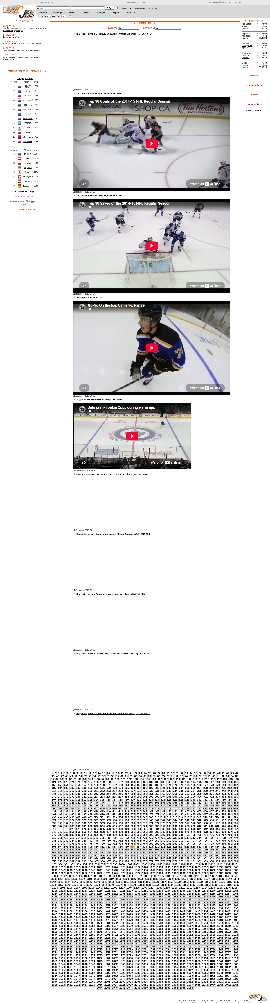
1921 (70, 972)
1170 (68, 884)
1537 (190, 925)
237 (193, 790)
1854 (130, 964)
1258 (160, 893)
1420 (62, 914)
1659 (167, 940)
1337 (190, 902)
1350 (100, 905)
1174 (97, 884)
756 (145, 840)
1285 (175, 896)
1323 (85, 902)
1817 (228, 958)
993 (78, 864)
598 (127, 826)
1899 (92, 969)
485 (193, 814)
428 (223, 808)
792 (175, 843)
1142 (53, 881)
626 (108, 829)
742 (60, 840)
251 (90, 793)
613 (217, 826)
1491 (220, 920)
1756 (145, 952)
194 (120, 787)
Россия (27, 154)
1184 (170, 884)
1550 (100, 928)
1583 (160, 931)
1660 (175, 940)
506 (133, 817)
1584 (167, 931)
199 (151, 787)
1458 (160, 917)
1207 (152, 887)
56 (103, 776)
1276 (107, 896)
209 (211, 787)
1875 (100, 967)
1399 (92, 911)
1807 (152, 958)
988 (236, 861)
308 (60, 799)
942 (145, 858)
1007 (174, 864)
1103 (146, 876)
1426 (107, 914)
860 (211, 849)
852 (163, 849)
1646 (70, 940)
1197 (77, 887)
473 (120, 814)
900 (78, 855)
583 (224, 823)
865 (54, 852)
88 (61, 779)
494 (60, 817)
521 (223, 817)
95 (93, 779)
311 (78, 799)
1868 (235, 964)
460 (230, 811)
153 (60, 784)
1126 (126, 878)
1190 (214, 884)
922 (211, 855)
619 (66, 829)
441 (114, 811)
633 (151, 829)
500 (96, 817)
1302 (115, 899)
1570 (62, 931)
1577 (115, 931)
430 (235, 808)
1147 (90, 881)
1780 (137, 955)
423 (193, 808)
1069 (77, 873)
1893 (235, 967)
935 (102, 858)
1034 (190, 867)
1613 (197, 934)
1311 (182, 899)
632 (145, 829)
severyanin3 (27, 100)
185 (66, 787)
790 (163, 843)
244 (236, 790)
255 (114, 793)
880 (145, 852)
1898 (85, 969)
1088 (220, 873)
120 (236, 779)
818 (145, 846)
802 (236, 843)
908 (127, 855)
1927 (115, 972)
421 (181, 808)
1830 (137, 961)
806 (72, 846)
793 (181, 843)
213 (235, 787)
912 (151, 855)
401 (60, 808)
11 (85, 773)
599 (133, 826)
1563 (198, 928)
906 (114, 855)
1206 (144, 887)
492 (236, 814)
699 (175, 834)
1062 (213, 870)
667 (169, 831)
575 (175, 823)
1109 (190, 876)
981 (193, 861)
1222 (77, 890)
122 (60, 782)
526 (66, 820)
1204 (129, 887)
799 (217, 843)
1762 (190, 952)
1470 (62, 920)
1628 (122, 937)
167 (145, 784)
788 (151, 843)
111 (184, 779)
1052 (137, 870)
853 (169, 849)
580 (205, 823)
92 (79, 779)
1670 (62, 943)
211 (224, 787)
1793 (235, 955)
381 (127, 805)
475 (133, 814)
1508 (160, 923)
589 (72, 826)
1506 (145, 923)
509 (151, 817)
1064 (228, 870)
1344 (54, 905)
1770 (62, 955)
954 (217, 858)
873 (102, 852)
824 (181, 846)
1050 (122, 870)
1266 (220, 893)
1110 (197, 876)
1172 (82, 884)
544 (175, 820)
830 (217, 846)
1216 (219, 887)
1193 (237, 884)
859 (205, 849)
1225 (100, 890)
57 (108, 776)
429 (229, 808)
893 (224, 852)
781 (108, 843)
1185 (178, 884)
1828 (122, 961)
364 (211, 802)
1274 (92, 896)
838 (78, 849)
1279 (130, 896)
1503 (122, 923)
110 (178, 779)
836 (66, 849)
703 (199, 834)
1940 (213, 972)
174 (187, 784)
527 (72, 820)
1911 (182, 969)
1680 (137, 943)
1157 (163, 881)
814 (120, 846)
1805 (137, 958)
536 (127, 820)
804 (60, 846)
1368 (235, 905)
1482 (152, 920)
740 (235, 837)
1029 (152, 867)
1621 (70, 937)
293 (157, 796)
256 (120, 793)
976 (163, 861)
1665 (213, 940)
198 (145, 787)
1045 (85, 870)
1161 (192, 881)
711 (60, 837)
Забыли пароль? (137, 8)
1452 (115, 917)
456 (205, 811)
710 (54, 837)
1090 (235, 873)
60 (121, 776)
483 (181, 814)
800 (224, 843)
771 (236, 840)
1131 (163, 878)
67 (154, 776)
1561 (183, 928)
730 (175, 837)
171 (169, 784)
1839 (205, 961)
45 (53, 776)
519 (211, 817)
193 (114, 787)
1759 (167, 952)
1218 (234, 887)
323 (151, 799)
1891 (220, 967)
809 (90, 846)
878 (133, 852)
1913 (197, 969)
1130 (155, 878)
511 (163, 817)
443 (127, 811)
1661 (183, 940)
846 (127, 849)
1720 (62, 949)
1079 (152, 873)
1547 (77, 928)
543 (169, 820)
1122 (97, 878)
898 (66, 855)
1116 (53, 878)
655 (96, 831)
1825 (100, 961)
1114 (226, 876)
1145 (75, 881)
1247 (77, 893)
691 (127, 834)
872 (96, 852)
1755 (137, 952)
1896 (70, 969)
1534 (167, 925)
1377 (115, 908)
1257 (152, 893)
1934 (167, 972)
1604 (130, 934)
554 (236, 820)
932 (84, 858)
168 (151, 784)
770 (230, 840)
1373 (85, 908)
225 (120, 790)
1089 (228, 873)
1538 (198, 925)
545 (181, 820)
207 (199, 787)
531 (96, 820)
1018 (70, 867)
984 (211, 861)
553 (230, 820)
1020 (85, 867)
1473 (85, 920)
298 (187, 796)
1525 (100, 925)
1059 (190, 870)
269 (199, 793)
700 (181, 834)
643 (211, 829)
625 (102, 829)
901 (84, 855)
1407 (152, 911)
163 (120, 784)
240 (211, 790)
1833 (160, 961)
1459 (167, 917)
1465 (213, 917)
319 (126, 799)
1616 (220, 934)
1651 (107, 940)
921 (205, 855)
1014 (227, 864)
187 (78, 787)
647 (236, 829)
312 (84, 799)
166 (139, 784)
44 (236, 773)
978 (175, 861)
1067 (62, 873)
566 (120, 823)
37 (204, 773)
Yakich (28, 96)
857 (193, 849)
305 (230, 796)
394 (205, 805)
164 (127, 784)
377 (102, 805)
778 (90, 843)
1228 (122, 890)
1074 (115, 873)
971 (133, 861)
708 (230, 834)
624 (96, 829)
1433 (160, 914)
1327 (115, 902)
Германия (27, 186)
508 (145, 817)
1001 (129, 864)
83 (227, 776)
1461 (183, 917)
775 (72, 843)
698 (169, 834)
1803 (122, 958)
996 (97, 864)
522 (229, 817)
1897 (77, 969)
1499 (92, 923)
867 (66, 852)
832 (229, 846)
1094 (79, 876)
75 (190, 776)
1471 (70, 920)
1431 (145, 914)
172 (175, 784)
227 (133, 790)
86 (52, 779)
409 (108, 808)
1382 (152, 908)
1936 (183, 972)
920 (199, 855)
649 (60, 831)
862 (224, 849)
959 (60, 861)
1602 (115, 934)
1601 (107, 934)
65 (144, 776)
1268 (235, 893)
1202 (114, 887)
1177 (119, 884)
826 (193, 846)
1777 (115, 955)
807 (78, 846)
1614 (205, 934)
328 (181, 799)
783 (120, 843)
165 (133, 784)
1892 (228, 967)
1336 (183, 902)
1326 (107, 902)
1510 (175, 923)
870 (84, 852)
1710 (175, 946)
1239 (205, 890)
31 (177, 773)
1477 (115, 920)
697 (163, 834)
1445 (62, 917)
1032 (175, 867)
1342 (228, 902)
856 (187, 849)
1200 (99, 887)
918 (187, 855)
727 (157, 837)
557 (66, 823)
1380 (137, 908)
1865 (213, 964)
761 (175, 840)
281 (84, 796)
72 (177, 776)
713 (72, 837)
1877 (115, 967)
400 (54, 808)
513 (175, 817)
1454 (130, 917)
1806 (145, 958)
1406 (145, 911)
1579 (130, 931)
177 (205, 784)
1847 (77, 964)
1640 (213, 937)
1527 (115, 925)
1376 (107, 908)
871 (90, 852)
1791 (220, 955)
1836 (183, 961)
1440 (213, 914)
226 (127, 790)
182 (236, 784)
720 (114, 837)
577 (187, 823)
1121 (89, 878)
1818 (235, 958)
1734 (167, 949)
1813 (197, 958)
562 (96, 823)
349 (120, 802)
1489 (205, 920)
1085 (198, 873)
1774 (92, 955)
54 (94, 776)
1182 (156, 884)
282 (90, 796)
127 (90, 782)
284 (102, 796)
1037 (213, 867)
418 (163, 808)
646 (230, 829)
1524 (92, 925)
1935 (175, 972)
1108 (183, 876)
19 (122, 773)
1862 (190, 964)
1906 (145, 969)
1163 (207, 881)
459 (224, 811)
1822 (77, 961)
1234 (167, 890)
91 (75, 779)
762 (181, 840)
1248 (85, 893)
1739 (205, 949)
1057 (175, 870)
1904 (130, 969)
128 (96, 782)
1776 (107, 955)
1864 (205, 964)
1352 (115, 905)
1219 (54, 890)
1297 (77, 899)
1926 (107, 972)
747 (90, 840)
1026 (130, 867)
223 (108, 790)
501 (102, 817)
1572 (77, 931)
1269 (54, 896)
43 (232, 773)
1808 (160, 958)
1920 (62, 972)
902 (90, 855)
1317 (228, 899)
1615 (212, 934)
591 (84, 826)
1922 (77, 972)
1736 (183, 949)
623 (90, 829)
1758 (160, 952)
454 (193, 811)
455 (199, 811)
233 (169, 790)
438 (96, 811)
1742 (228, 949)
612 (211, 826)
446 (145, 811)
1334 (167, 902)
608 (187, 826)
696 (157, 834)
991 (66, 864)
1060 (198, 870)
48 (66, 776)
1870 (62, 967)
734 (199, 837)
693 (139, 834)
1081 (167, 873)
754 (133, 840)
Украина (28, 167)
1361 (183, 905)
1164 (214, 881)
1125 (119, 878)
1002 (137, 864)
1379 (130, 908)
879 (139, 852)
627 (114, 829)
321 (138, 799)
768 (217, 840)
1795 (62, 958)
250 (84, 793)
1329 (130, 902)
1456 (145, 917)
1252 (115, 893)
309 (66, 799)
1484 (167, 920)
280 (78, 796)
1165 (222, 881)
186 (72, 787)
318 (120, 799)
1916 (220, 969)
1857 (152, 964)
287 (120, 796)
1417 (228, 911)
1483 (160, 920)
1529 (130, 925)
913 (157, 855)
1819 (54, 961)
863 (230, 849)
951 (199, 858)
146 (205, 782)
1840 (213, 961)
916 (175, 855)
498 (84, 817)
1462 (190, 917)
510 (157, 817)
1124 (111, 878)
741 (54, 840)
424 (199, 808)
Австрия (28, 181)
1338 (198, 902)
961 (72, 861)
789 (157, 843)
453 (187, 811)
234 (175, 790)
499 (90, 817)
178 (211, 784)
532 (102, 820)
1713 (197, 946)
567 (127, 823)
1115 (233, 876)
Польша (27, 163)
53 (89, 776)
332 (205, 799)
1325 (100, 902)
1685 (175, 943)
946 (169, 858)
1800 (100, 958)
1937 (190, 972)
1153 (134, 881)
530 (90, 820)
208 (205, 787)
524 (54, 820)
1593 (235, 931)
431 (54, 811)
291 (145, 796)
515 (187, 817)
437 (90, 811)
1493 (235, 920)
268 (193, 793)
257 (127, 793)
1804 (130, 958)
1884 (167, 967)
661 (133, 831)
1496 (70, 923)
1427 (115, 914)
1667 (228, 940)
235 (181, 790)
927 (54, 858)
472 (114, 814)
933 (90, 858)
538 (139, 820)
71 (172, 776)
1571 (70, 931)
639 (187, 829)
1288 (198, 896)
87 (56, 779)
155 (72, 784)
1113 (219, 876)
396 (217, 805)
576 (181, 823)
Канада (27, 172)
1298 (85, 899)
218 (78, 790)
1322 (77, 902)
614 (223, 826)
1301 (107, 899)
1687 (190, 943)
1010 (197, 864)
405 (84, 808)
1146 (82, 881)
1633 (160, 937)
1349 (92, 905)
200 (157, 787)
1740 (213, 949)
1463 (198, 917)
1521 (70, 925)
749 (102, 840)
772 (54, 843)
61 (126, 776)
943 (151, 858)
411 (120, 808)
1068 (70, 873)
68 (158, 776)
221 (96, 790)
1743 (235, 949)
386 (157, 805)
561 (90, 823)
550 (211, 820)
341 (72, 802)
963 (84, 861)
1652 (115, 940)
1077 (137, 873)
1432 (152, 914)
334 (217, 799)
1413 (197, 911)
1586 (183, 931)
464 (66, 814)
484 (187, 814)
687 (102, 834)
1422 (77, 914)
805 (66, 846)
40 (218, 773)
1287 (190, 896)
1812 (190, 958)
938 (120, 858)
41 (223, 773)
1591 (220, 931)
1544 (54, 928)
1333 (160, 902)
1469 (54, 920)
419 (169, 808)
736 (211, 837)
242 (224, 790)
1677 (115, 943)
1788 (198, 955)
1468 (235, 917)
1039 (228, 867)
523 (235, 817)
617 (54, 829)
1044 (77, 870)
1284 (167, 896)
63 (135, 776)
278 (66, 796)
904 (102, 855)
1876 (107, 967)
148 (217, 782)
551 (217, 820)
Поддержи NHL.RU (46, 2)
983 (205, 861)
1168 (53, 884)
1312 (190, 899)
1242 (228, 890)
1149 (104, 881)
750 (108, 840)
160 (102, 784)
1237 (190, 890)
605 (169, 826)
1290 (213, 896)
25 (149, 773)
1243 (235, 890)
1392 (228, 908)
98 (107, 779)
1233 (160, 890)
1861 (183, 964)
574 (169, 823)
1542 (228, 925)
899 (72, 855)
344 (90, 802)
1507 (152, 923)
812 (108, 846)
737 (217, 837)
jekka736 (28, 105)
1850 (100, 964)
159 (96, 784)
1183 (163, 884)
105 (147, 779)
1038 (220, 867)
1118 (67, 878)
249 (78, 793)
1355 (137, 905)
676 (224, 831)
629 (127, 829)
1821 (70, 961)
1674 (92, 943)
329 (187, 799)
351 (133, 802)
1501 (107, 923)
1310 (175, 899)
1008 (182, 864)
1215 (212, 887)
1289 (205, 896)
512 (169, 817)
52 (85, 776)
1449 (92, 917)
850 (151, 849)
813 (114, 846)
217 (72, 790)
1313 (197, 899)
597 (120, 826)
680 (60, 834)
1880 (137, 967)
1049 (115, 870)
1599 (92, 934)
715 (84, 837)
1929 (130, 972)
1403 (122, 911)
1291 (220, 896)
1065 (235, 870)
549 (205, 820)
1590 (213, 931)
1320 (62, 902)
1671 (70, 943)
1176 (112, 884)
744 (72, 840)
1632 (152, 937)
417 (157, 808)
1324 (92, 902)
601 (145, 826)
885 (175, 852)
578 (193, 823)
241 (217, 790)
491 (230, 814)
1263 (198, 893)
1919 (54, 972)
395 (211, 805)
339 (60, 802)
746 (84, 840)
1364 (205, 905)
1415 (212, 911)
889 (199, 852)
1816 (220, 958)
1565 (213, 928)
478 (151, 814)
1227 (115, 890)
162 (114, 784)
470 (102, 814)
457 (211, 811)
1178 (126, 884)
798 (211, 843)
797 (205, 843)
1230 (137, 890)
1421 (70, 914)
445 (139, 811)
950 (193, 858)
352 (139, 802)
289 (133, 796)
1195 (62, 887)
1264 (205, 893)
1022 (100, 867)
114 (201, 779)
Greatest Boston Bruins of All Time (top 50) (22, 44)
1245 (62, 893)
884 (169, 852)
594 (102, 826)
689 (114, 834)
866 (60, 852)
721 (120, 837)
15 (103, 773)
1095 (87, 876)
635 (163, 829)
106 (154, 779)
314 (96, 799)
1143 (60, 881)
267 (187, 793)
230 (151, 790)
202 (169, 787)
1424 (92, 914)
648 (54, 831)
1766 (220, 952)
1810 (175, 958)
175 (193, 784)
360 (187, 802)
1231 (145, 890)
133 (127, 782)
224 (114, 790)
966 (102, 861)
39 (214, 773)
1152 (126, 881)
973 (145, 861)
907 (120, 855)
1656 (145, 940)
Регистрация (151, 8)
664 (151, 831)
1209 (167, 887)
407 (96, 808)
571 (151, 823)
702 (193, 834)
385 (151, 805)
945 (163, 858)
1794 (54, 958)
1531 (145, 925)
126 (84, 782)
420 (175, 808)
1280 (137, 896)
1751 (107, 952)
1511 (182, 923)
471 (108, 814)
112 (189, 779)
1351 (107, 905)
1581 (145, 931)
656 (102, 831)
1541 (220, 925)
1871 (70, 967)
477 (145, 814)
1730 (137, 949)
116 (213, 779)
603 (157, 826)
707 (224, 834)
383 (139, 805)
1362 (190, 905)
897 (60, 855)
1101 (131, 876)
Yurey (27, 132)
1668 (235, 940)
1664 (205, 940)
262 (157, 793)
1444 (54, 917)
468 (90, 814)
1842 (228, 961)
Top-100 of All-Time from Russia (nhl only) (22, 50)
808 (84, 846)
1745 (62, 952)
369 (54, 805)
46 (57, 776)
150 (230, 782)
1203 (122, 887)
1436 (183, 914)
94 (89, 779)
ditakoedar (28, 118)
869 (78, 852)
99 (112, 779)
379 (114, 805)
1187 (192, 884)
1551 (107, 928)
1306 (145, 899)
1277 (115, 896)
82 (223, 776)
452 (181, 811)
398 (230, 805)
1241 (220, 890)
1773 (85, 955)
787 (145, 843)
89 (66, 779)
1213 (197, 887)
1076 (130, 873)
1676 (107, 943)
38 (209, 773)
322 (145, 799)
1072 (100, 873)
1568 (235, 928)
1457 (152, 917)
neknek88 (27, 141)
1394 (54, 911)
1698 (85, 946)
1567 (228, 928)
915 (169, 855)
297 (181, 796)
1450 (100, 917)
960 (66, 861)
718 (102, 837)
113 (195, 779)
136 (145, 782)
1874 (92, 967)
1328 (122, 902)
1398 (85, 911)
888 (193, 852)
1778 (122, 955)
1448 (85, 917)
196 (133, 787)
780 (102, 843)
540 (151, 820)
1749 (92, 952)
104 (141, 779)
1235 (175, 890)
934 (96, 858)
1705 (137, 946)
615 (229, 826)
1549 (92, 928)
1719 (54, 949)
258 (133, 793)
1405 (137, 911)
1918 (235, 969)
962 (78, 861)
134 (133, 782)
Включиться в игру (24, 192)
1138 (214, 878)
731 (181, 837)
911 (145, 855)
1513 (197, 923)
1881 (145, 967)
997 (103, 864)
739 (229, 837)
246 (60, 793)
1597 (77, 934)
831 (223, 846)
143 (187, 782)
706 (217, 834)
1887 (190, 967)
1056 (167, 870)
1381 (145, 908)
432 (60, 811)
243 (230, 790)
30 (172, 773)
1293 (235, 896)
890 (205, 852)
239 (205, 790)
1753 (122, 952)
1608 (160, 934)
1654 (130, 940)
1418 (235, 911)
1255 (137, 893)
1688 (198, 943)
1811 (182, 958)
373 (78, 805)
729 (169, 837)
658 (114, 831)
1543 (235, 925)
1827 (115, 961)
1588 (198, 931)
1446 (70, 917)
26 (154, 773)
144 (193, 782)
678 (236, 831)
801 (230, 843)
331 (199, 799)
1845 (62, 964)
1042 (62, 870)
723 (132, 837)
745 (78, 840)
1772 (77, 955)
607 (181, 826)
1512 (190, 923)
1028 (145, 867)
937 (114, 858)
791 (169, 843)
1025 (122, 867)
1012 (212, 864)
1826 (107, 961)
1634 (167, 937)
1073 (107, 873)
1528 (122, 925)
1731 (145, 949)
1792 (228, 955)
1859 (167, 964)
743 (66, 840)
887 (187, 852)
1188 (200, 884)
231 (157, 790)
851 (157, 849)
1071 (92, 873)
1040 (235, 867)
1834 (167, 961)
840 (90, 849)
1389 (205, 908)
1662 (190, 940)
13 (94, 773)
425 (205, 808)
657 (108, 831)
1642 (228, 937)
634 (157, 829)
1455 (137, 917)
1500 (100, 923)
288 (127, 796)
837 (72, 849)
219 (84, 790)
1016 (54, 867)
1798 (85, 958)
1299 (92, 899)
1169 (60, 884)
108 (166, 779)
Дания (27, 158)
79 (209, 776)
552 (224, 820)
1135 (192, 878)
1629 (130, 937)
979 (181, 861)
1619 (54, 937)
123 (66, 782)
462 (54, 814)
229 (145, 790)
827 (199, 846)
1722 (77, 949)
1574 (92, 931)
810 (96, 846)
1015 (234, 864)
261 (151, 793)
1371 (70, 908)
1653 (122, 940)
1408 (160, 911)
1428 (122, 914)
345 (96, 802)
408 (102, 808)
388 (169, 805)
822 (169, 846)
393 (199, 805)
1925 (100, 972)
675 (217, 831)
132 (120, 782)
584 (230, 823)
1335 (175, 902)
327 (175, 799)
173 (181, 784)
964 (90, 861)
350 (127, 802)
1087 (213, 873)
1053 (145, 870)
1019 (77, 867)
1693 (235, 943)
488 (211, 814)
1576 (107, 931)
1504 (130, 923)
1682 (152, 943)
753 (127, 840)
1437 (190, 914)
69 (163, 776)
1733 (160, 949)
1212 (189, 887)
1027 (137, 867)
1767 (228, 952)
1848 (85, 964)
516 (193, 817)
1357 (152, 905)
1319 (54, 902)
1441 (220, 914)
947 (175, 858)
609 (193, 826)
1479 (130, 920)
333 (211, 799)
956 (230, 858)
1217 (227, 887)
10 (81, 773)
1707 (152, 946)
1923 (85, 972)
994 (84, 864)
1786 (183, 955)
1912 (190, 969)
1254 (130, 893)
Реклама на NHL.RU (136, 2)
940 (133, 858)
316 (108, 799)
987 (230, 861)
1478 (122, 920)
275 (236, 793)
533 (108, 820)
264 (169, 793)
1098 (109, 876)
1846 (70, 964)
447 (151, 811)
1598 (85, 934)
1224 (92, 890)
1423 (85, 914)
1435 (175, 914)
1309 (167, 899)
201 (163, 787)
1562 (190, 928)
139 (163, 782)
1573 (85, 931)
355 (157, 802)
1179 (134, 884)
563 (102, 823)
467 (84, 814)
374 (84, 805)
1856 (145, 964)
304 (224, 796)
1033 (183, 867)
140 (169, 782)
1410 (175, 911)
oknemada (28, 137)
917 (181, 855)
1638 (198, 937)
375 (90, 805)
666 (163, 831)
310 (72, 799)
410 (114, 808)
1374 (92, 908)
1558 (160, 928)
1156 (156, 881)
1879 (130, 967)
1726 (107, 949)
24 (145, 773)
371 (66, 805)
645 (224, 829)
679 (54, 834)
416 (151, 808)
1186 (185, 884)
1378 (122, 908)
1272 (77, 896)
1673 (85, 943)
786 (139, 843)
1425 (100, 914)
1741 (220, 949)
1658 (160, 940)
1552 (115, 928)
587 (60, 826)
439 (102, 811)
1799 (92, 958)
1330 (137, 902)
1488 (198, 920)
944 (157, 858)
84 (232, 776)
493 (54, 817)
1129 (148, 878)
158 (90, 784)
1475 (100, 920)
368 (236, 802)
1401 (107, 911)
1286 (183, 896)
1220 (62, 890)
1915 (212, 969)
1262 (190, 893)
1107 (176, 876)
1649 (92, 940)
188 (84, 787)
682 (72, 834)
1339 (205, 902)
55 (99, 776)
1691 (220, 943)
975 (157, 861)
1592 (228, 931)
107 (160, 779)
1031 (167, 867)
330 (193, 799)
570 (145, 823)
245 (54, 793)
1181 (148, 884)
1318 (235, 899)
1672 (77, 943)
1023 (107, 867)
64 (140, 776)
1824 (92, 961)
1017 (62, 867)
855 (181, 849)
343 (84, 802)
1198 (84, 887)
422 (187, 808)
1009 (189, 864)
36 (200, 773)
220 (90, 790)
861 (217, 849)
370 (60, 805)
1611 (182, 934)
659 (120, 831)
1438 (198, 914)
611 (205, 826)
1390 (213, 908)
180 (224, 784)
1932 (152, 972)
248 (72, 793)
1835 (175, 961)
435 (78, 811)
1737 (190, 949)
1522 (77, 925)
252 (96, 793)
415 (145, 808)
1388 (198, 908)
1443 (235, 914)
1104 (153, 876)
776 (78, 843)
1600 (100, 934)
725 (145, 837)
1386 (183, 908)
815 (126, 846)
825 (187, 846)
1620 (62, 937)
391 (187, 805)
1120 (82, 878)
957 (236, 858)
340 (66, 802)
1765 (213, 952)
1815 (212, 958)
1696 (70, 946)
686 (96, 834)
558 (72, 823)
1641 (220, 937)
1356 (145, 905)
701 (187, 834)
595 (108, 826)
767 (211, 840)
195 (127, 787)
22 (135, 773)
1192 (229, 884)
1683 (160, 943)
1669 (54, 943)
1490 (213, 920)
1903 (122, 969)
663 (145, 831)
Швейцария (27, 177)
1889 (205, 967)
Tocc (28, 128)
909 (133, 855)
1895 (62, 969)
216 (66, 790)
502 (108, 817)
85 (236, 776)
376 (96, 805)
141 (175, 782)
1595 (62, 934)
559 (78, 823)
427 (217, 808)
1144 (68, 881)
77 (200, 776)
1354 (130, 905)
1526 (107, 925)
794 (187, 843)
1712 (190, 946)
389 (175, 805)
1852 (115, 964)
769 (224, 840)
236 (187, 790)
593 (96, 826)
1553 (122, 928)
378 (108, 805)
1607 (152, 934)
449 (163, 811)
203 (175, 787)
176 (199, 784)
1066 (54, 873)
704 (205, 834)
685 (90, 834)
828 (205, 846)
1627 (115, 937)
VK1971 (27, 123)
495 (66, 817)
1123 (104, 878)
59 (117, 776)
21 (131, 773)
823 (175, 846)
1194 (55, 887)
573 (163, 823)
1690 (213, 943)
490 (224, 814)
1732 (152, 949)
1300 (100, 899)
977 (169, 861)
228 (139, 790)
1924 (92, 972)
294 (163, 796)
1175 (104, 884)
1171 (75, 884)
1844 (54, 964)
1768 (235, 952)
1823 (85, 961)
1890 (213, 967)
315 (102, 799)
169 (157, 784)
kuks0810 (27, 109)
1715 (212, 946)
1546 (70, 928)
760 (169, 840)
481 (169, 814)
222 (102, 790)
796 (199, 843)
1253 (122, 893)
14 (99, 773)
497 (78, 817)
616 (235, 826)
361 (193, 802)
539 (145, 820)
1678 (122, 943)
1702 (115, 946)
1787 (190, 955)
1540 (213, 925)
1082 (175, 873)
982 (199, 861)
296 (175, 796)
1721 (70, 949)
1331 (145, 902)
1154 (141, 881)
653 (84, 831)
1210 (174, 887)
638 (181, 829)
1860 (175, 964)
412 (126, 808)
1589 (205, 931)
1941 (220, 972)
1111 (204, 876)
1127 (133, 878)
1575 (100, 931)
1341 (220, 902)
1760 (175, 952)
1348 (85, 905)
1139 (221, 878)
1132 (170, 878)
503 (114, 817)
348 (114, 802)
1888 (198, 967)
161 (108, 784)
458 (217, 811)
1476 (107, 920)
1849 (92, 964)
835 (60, 849)
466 (78, 814)
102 (129, 779)
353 (145, 802)
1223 (85, 890)
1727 (115, 949)
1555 (137, 928)
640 (193, 829)
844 (114, 849)
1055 (160, 870)
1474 (92, 920)
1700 (100, 946)
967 (108, 861)
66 (149, 776)
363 (205, 802)
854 (175, 849)
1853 (122, 964)
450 (169, 811)
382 (133, 805)
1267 (228, 893)
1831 (145, 961)
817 (138, 846)
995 (91, 864)
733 (193, 837)
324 (157, 799)
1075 (122, 873)
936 (108, 858)
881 (151, 852)
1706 (145, 946)
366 (224, 802)
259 (139, 793)
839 (84, 849)
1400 (100, 911)
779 (96, 843)
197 (139, 787)
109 (172, 779)
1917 (228, 969)
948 (181, 858)
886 (181, 852)
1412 (190, 911)
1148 (97, 881)
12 (90, 773)
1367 (228, 905)
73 (181, 776)
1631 (145, 937)
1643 (235, 937)
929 (66, 858)
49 (71, 776)
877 (127, 852)
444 (133, 811)
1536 (183, 925)
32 (181, 773)
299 (193, 796)
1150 (112, 881)
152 (54, 784)
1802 (115, 958)
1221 (70, 890)
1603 (122, 934)
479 (157, 814)
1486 (183, 920)
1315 (212, 899)
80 (213, 776)
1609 (167, 934)
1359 (167, 905)
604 (163, 826)
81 (218, 776)
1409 (167, 911)
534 (114, 820)
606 (175, 826)
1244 (54, 893)
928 (60, 858)
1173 (90, 884)
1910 (175, 969)
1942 (228, 972)
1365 (213, 905)
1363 (198, 905)
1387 (190, 908)
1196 (70, 887)
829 (211, 846)
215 (60, 790)
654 (90, 831)
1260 (175, 893)
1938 (198, 972)
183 (54, 787)
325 (163, 799)
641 (199, 829)
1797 (77, 958)
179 (217, 784)
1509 (167, 923)
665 (157, 831)
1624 (92, 937)
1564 (205, 928)
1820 (62, 961)
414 (138, 808)
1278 (122, 896)
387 (163, 805)
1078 (145, 873)
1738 (198, 949)
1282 (152, 896)
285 (108, 796)
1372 (77, 908)
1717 (228, 946)
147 (211, 782)
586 (54, 826)
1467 (228, 917)
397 (224, 805)
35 (195, 773)
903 (96, 855)
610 (199, 826)
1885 (175, 967)
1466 (220, 917)
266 (181, 793)
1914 (205, 969)
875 (114, 852)
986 (224, 861)
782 (114, 843)
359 (181, 802)
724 (138, 837)
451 (175, 811)
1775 (100, 955)
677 (230, 831)
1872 (77, 967)
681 (66, 834)
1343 (235, 902)
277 (60, 796)
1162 (200, 881)
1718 (235, 946)
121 (54, 782)
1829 (130, 961)
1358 (160, 905)
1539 (205, 925)
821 (163, 846)
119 (230, 779)
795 (193, 843)
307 (54, 799)
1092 (64, 876)
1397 (77, 911)
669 (181, 831)
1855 (137, 964)
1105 (161, 876)
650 (66, 831)
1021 (92, 867)
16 (108, 773)
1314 (205, 899)
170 (163, 784)
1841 (220, 961)
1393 (235, 908)
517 (199, 817)
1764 (205, 952)
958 (54, 861)
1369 (54, 908)
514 (181, 817)
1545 (62, 928)
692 (133, 834)
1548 (85, 928)
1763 (198, 952)
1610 (175, 934)
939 (127, 858)
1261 (183, 893)
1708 (160, 946)
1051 (130, 870)
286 (114, 796)
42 (227, 773)
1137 (207, 878)
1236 (183, 890)
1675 (100, 943)
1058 (183, 870)
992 (72, 864)
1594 (54, 934)
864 (236, 849)
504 (120, 817)
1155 (148, 881)
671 (193, 831)
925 (229, 855)
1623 (85, 937)
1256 (145, 893)
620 (72, 829)
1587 (190, 931)
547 (193, 820)
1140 (229, 878)
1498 (85, 923)
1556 (145, 928)
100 (117, 779)
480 (163, 814)
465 (72, 814)
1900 (100, 969)
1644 (54, 940)
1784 (167, 955)
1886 (183, 967)
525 (60, 820)
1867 (228, 964)
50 (76, 776)
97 (102, 779)
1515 (212, 923)
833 (235, 846)
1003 (144, 864)
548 (199, 820)
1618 (235, 934)
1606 (145, 934)
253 (102, 793)
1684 (167, 943)
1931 (145, 972)
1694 (54, 946)
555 (54, 823)
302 (211, 796)
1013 (219, 864)
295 (169, 796)
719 (108, 837)
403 (72, 808)
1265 (213, 893)
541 (157, 820)
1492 (228, 920)
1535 (175, 925)
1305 (137, 899)
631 (139, 829)
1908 (160, 969)
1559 (167, 928)
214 (54, 790)
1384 (167, 908)
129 (102, 782)
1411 (182, 911)
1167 (237, 881)
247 (66, 793)
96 (98, 779)
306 (236, 796)
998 (109, 864)
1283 (160, 896)
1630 (137, 937)
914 (163, 855)
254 (108, 793)
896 (54, 855)
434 (72, 811)
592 (90, 826)
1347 (77, 905)
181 (230, 784)
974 (151, 861)
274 (230, 793)
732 (187, 837)
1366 (220, 905)
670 (187, 831)
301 (205, 796)
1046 (92, 870)
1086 (205, 873)
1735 (175, 949)
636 (169, 829)
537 (133, 820)
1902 (115, 969)
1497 (77, 923)
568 (133, 823)
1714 (205, 946)
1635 (175, 937)
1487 (190, 920)
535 (120, 820)
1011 (204, 864)
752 (120, 840)
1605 (137, 934)
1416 (220, 911)
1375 (100, 908)
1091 (57, 876)
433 (66, 811)
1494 (54, 923)
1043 (70, 870)
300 (199, 796)
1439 (205, 914)
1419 (54, 914)
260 (145, 793)
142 (181, 782)
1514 (205, 923)
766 (205, 840)
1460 (175, 917)
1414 (205, 911)
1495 (62, 923)
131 (114, 782)
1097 (102, 876)
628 (120, 829)
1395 (62, 911)
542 (163, 820)
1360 (175, 905)
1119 (75, 878)
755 (139, 840)
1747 (77, 952)
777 (84, 843)
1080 (160, 873)
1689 (205, 943)
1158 (170, 881)
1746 (70, 952)
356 (163, 802)
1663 (198, 940)
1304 (130, 899)
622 (84, 829)
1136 (199, 878)
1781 (145, 955)
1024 (115, 867)
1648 (85, 940)
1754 (130, 952)
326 (169, 799)
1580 (137, 931)
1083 (183, 873)
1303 (122, 899)
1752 (115, 952)
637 (175, 829)
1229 (130, 890)
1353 (122, 905)
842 (102, 849)
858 (199, 849)
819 (151, 846)
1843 (235, 961)
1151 (119, 881)
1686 (183, 943)
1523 (85, 925)
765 (199, 840)
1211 (182, 887)
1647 (77, 940)
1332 (152, 902)
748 (96, 840)
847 (133, 849)
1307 (152, 899)
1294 (54, 899)
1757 (152, 952)
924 (223, 855)
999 (115, 864)
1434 (167, 914)
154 (66, 784)
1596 (70, 934)
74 (186, 776)
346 (102, 802)
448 (157, 811)
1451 (107, 917)
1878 (122, 967)
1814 (205, 958)
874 (108, 852)
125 (78, 782)
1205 (137, 887)
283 (96, 796)
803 (54, 846)
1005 (159, 864)
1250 (100, 893)
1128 (141, 878)
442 (120, 811)
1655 (137, 940)
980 (187, 861)
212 (229, 787)
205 (187, 787)
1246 (70, 893)
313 (90, 799)
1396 (70, 911)
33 (186, 773)
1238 (198, 890)
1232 (152, 890)
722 (126, 837)
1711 (182, 946)
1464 (205, 917)
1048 (107, 870)
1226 (107, 890)
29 (168, 773)
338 (54, 802)
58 (112, 776)
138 (157, 782)
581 (211, 823)
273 (224, 793)
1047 (100, 870)
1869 (54, 967)
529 (84, 820)
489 (217, 814)
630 (133, 829)
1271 (70, 896)
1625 (100, 937)
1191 (222, 884)
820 (157, 846)
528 (78, 820)
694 (145, 834)
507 (139, 817)
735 (205, 837)
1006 (167, 864)
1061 (205, 870)
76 (195, 776)
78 (204, 776)
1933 (160, 972)
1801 (107, 958)
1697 (77, 946)
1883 (160, 967)
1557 (152, 928)
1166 (229, 881)
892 (217, 852)
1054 (152, 870)
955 (224, 858)
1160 (185, 881)
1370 (62, 908)
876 (120, 852)
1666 (220, 940)
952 (205, 858)
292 (151, 796)
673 (205, 831)
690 (120, 834)
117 (219, 779)
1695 (62, 946)
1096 (94, 876)
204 (181, 787)
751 (114, 840)
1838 (198, 961)
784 (127, 843)
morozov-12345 (28, 86)
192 (108, 787)
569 (139, 823)
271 (211, 793)
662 (139, 831)
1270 (62, 896)
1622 (77, 937)
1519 (54, 925)
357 (169, 802)
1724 (92, 949)
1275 (100, 896)
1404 (130, 911)
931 (78, 858)
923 (217, 855)
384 (145, 805)
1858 (160, 964)
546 (187, 820)
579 (199, 823)
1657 (152, 940)
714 (78, 837)
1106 (168, 876)
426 (211, 808)
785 (133, 843)
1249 (92, 893)
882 (157, 852)
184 (60, 787)
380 (120, 805)
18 (117, 773)
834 (54, 849)
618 (60, 829)
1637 (190, 937)
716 (90, 837)
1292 (228, 896)
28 (163, 773)
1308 (160, 899)
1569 (54, 931)
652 (78, 831)
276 (54, 796)
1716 (220, 946)
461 (236, 811)
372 (72, 805)
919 (193, 855)
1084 (190, 873)
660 (127, 831)
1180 (141, 884)
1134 (185, 878)
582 (217, 823)
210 (217, 787)
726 (151, 837)
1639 (205, 937)
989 (54, 864)
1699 (92, 946)
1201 (107, 887)
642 (205, 829)
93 (84, 779)
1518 (235, 923)
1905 (137, 969)
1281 (145, 896)
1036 (205, 867)
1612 (190, 934)
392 (193, 805)
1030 (160, 867)
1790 (213, 955)
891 (211, 852)
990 (60, 864)
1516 (220, 923)
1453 (122, 917)
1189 (207, 884)
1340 (213, 902)
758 (157, 840)
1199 (92, 887)
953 (211, 858)
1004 (152, 864)
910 (139, 855)
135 (139, 782)
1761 (183, 952)
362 (199, 802)
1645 (62, 940)
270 (205, 793)
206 (193, 787)
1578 (122, 931)
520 (217, 817)
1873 (85, 967)
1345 (62, 905)
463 (60, 814)
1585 (175, 931)
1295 (62, 899)
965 (96, 861)
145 (199, 782)
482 (175, 814)
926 (235, 855)
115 (207, 779)
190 (96, 787)
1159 (178, 881)
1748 (85, 952)
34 (191, 773)
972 (139, 861)
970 (127, 861)
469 (96, 814)
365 (217, 802)
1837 (190, 961)
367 (230, 802)
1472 (77, 920)
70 (167, 776)
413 (132, 808)
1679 (130, 943)
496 (72, 817)
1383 (160, 908)
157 (84, 784)
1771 (70, 955)
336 (229, 799)
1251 (107, 893)
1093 (72, 876)
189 (90, 787)
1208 (159, 887)
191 (102, 787)
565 (114, 823)
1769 (54, 955)
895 (236, 852)
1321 (70, 902)
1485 (175, 920)
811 (102, 846)
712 (66, 837)
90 (70, 779)
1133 (177, 878)
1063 (220, 870)
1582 (152, 931)
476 (139, 814)
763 (187, 840)
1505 (137, 923)
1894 (54, 969)
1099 (117, 876)
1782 (152, 955)
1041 (54, 870)
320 (132, 799)
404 (78, 808)
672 (199, 831)
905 (108, 855)
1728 (122, 949)
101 (123, 779)
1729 (130, 949)
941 (139, 858)
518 (205, 817)
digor (28, 91)
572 (157, 823)
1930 (137, 972)
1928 (122, 972)
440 (108, 811)
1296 (70, 899)
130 (108, 782)
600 (139, 826)
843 (108, 849)
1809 (167, 958)
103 (135, 779)
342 (78, 802)
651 (72, 831)
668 (175, 831)
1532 (152, 925)
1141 (236, 878)
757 (151, 840)
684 (84, 834)
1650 (100, 940)
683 (78, 834)
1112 (212, 876)
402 (66, 808)
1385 (175, 908)
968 (114, 861)
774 (66, 843)
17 (112, 773)
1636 (183, 937)
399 (236, 805)
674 (211, 831)
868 (72, 852)
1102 (139, 876)
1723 (85, 949)
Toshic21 (28, 114)
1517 (228, 923)
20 (126, 773)
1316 (220, 899)
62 (131, 776)
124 (72, 782)
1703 (122, 946)
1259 (167, 893)
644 (217, 829)
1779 (130, 955)
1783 (160, 955)
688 (108, 834)
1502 (115, 923)
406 (90, 808)
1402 (115, 911)
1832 (152, 961)
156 (78, 784)
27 (158, 773)
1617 (228, 934)
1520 (62, 925)
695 (151, 834)
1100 (235, 2)
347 (108, 802)
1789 (205, 955)
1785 (175, 955)
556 (60, 823)
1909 (167, 969)
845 (120, 849)
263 (163, 793)
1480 (137, 920)
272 (217, 793)
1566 (220, 928)
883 (163, 852)
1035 (198, 867)
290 (139, 796)
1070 (85, 873)
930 (72, 858)
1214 (204, 887)
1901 (107, 969)
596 (114, 826)
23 (140, 773)
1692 (228, 943)
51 (80, 776)
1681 (145, 943)
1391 (220, 908)
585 (236, 823)
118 (225, 779)
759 (163, 840)
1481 (145, 920)
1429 (130, 914)
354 (151, 802)
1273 (85, 896)
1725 (100, 949)
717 (96, 837)
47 (62, 776)
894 (230, 852)
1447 (77, 917)
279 (72, 796)
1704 (130, 946)
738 (223, 837)
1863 (198, 964)
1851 (107, 964)
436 (84, 811)
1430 (137, 914)
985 (217, 861)
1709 (167, 946)
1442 (228, 914)
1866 (220, 964)
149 (224, 782)
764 (193, 840)
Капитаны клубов (11, 37)
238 (199, 790)
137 (151, 782)
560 (84, 823)
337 (235, 799)
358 (175, 802)
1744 (54, 952)
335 (223, 799)
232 (163, 790)
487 (205, 814)
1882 (152, 967)
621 (78, 829)
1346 (70, 905)
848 (139, 849)
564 (108, 823)
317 (114, 799)
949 (187, 858)
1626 (107, 937)
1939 (205, 972)
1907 (152, 969)
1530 (137, 925)
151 (236, 782)
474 (127, 814)
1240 (213, 890)
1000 (122, 864)
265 (175, 793)
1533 (160, 925)
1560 (175, 928)
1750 (100, 952)
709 (236, 834)
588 (66, 826)
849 (145, 849)
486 (199, 814)
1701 (107, 946)
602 (151, 826)
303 (217, 796)
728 (163, 837)
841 (96, 849)
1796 (70, 958)
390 (181, 805)
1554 (130, 928)
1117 (60, 878)
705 (211, 834)
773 (60, 843)
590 (78, 826)
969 (120, 861)
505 (127, 817)
